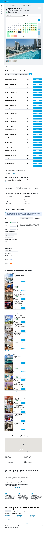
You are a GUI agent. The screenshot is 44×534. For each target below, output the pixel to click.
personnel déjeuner (14, 233)
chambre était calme (7, 235)
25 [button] (10, 31)
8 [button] (18, 25)
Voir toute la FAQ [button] (17, 487)
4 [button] (31, 23)
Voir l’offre (23, 281)
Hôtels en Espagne (7, 519)
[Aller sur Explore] (1, 11)
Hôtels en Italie (19, 519)
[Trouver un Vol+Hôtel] (1, 9)
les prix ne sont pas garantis (26, 523)
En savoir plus (39, 168)
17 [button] (8, 29)
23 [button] (20, 29)
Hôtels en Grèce (32, 517)
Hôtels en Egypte (19, 516)
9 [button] (20, 25)
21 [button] (16, 29)
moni (16, 239)
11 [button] (10, 27)
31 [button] (8, 33)
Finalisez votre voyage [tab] (22, 511)
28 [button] (16, 31)
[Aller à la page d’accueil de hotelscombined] (6, 1)
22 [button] (18, 29)
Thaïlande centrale (16, 5)
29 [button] (18, 31)
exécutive (11, 237)
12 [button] (12, 27)
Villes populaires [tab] (14, 511)
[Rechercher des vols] (1, 4)
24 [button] (8, 31)
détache (13, 235)
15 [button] (18, 27)
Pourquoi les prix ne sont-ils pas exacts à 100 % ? (12, 528)
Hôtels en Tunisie (19, 515)
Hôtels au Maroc (7, 515)
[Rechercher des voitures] (1, 7)
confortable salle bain (8, 233)
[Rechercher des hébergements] (1, 6)
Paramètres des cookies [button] (8, 171)
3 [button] (29, 23)
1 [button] (18, 23)
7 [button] (16, 25)
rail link (6, 241)
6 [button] (14, 25)
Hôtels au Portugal (7, 517)
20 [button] (14, 29)
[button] (1, 1)
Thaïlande (10, 5)
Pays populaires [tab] (7, 511)
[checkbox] (9, 256)
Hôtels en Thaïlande (33, 519)
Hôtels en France (7, 516)
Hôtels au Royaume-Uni (20, 517)
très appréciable (7, 237)
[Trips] (1, 14)
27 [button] (14, 31)
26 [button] (12, 31)
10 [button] (8, 27)
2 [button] (20, 23)
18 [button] (10, 29)
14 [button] (16, 27)
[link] (11, 310)
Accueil (7, 5)
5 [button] (12, 25)
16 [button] (20, 27)
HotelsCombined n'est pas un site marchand (12, 525)
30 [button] (20, 31)
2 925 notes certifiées (14, 12)
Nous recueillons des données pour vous (11, 527)
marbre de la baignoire (8, 239)
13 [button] (14, 27)
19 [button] (12, 29)
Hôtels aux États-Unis (33, 516)
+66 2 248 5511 (8, 11)
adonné (13, 239)
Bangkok (22, 5)
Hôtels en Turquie (32, 515)
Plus (5, 181)
